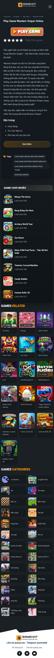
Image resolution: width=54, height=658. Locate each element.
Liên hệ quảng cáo (34, 647)
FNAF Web (6, 355)
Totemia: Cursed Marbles (8, 433)
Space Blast (43, 331)
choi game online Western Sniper (29, 157)
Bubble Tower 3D (7, 460)
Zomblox (5, 331)
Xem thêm (26, 144)
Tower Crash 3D (26, 432)
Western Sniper (22, 175)
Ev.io (4, 380)
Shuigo (23, 331)
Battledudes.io (44, 380)
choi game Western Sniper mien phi (30, 162)
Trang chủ (6, 17)
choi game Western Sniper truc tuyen (29, 167)
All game (17, 17)
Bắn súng (26, 17)
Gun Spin (24, 355)
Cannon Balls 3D (44, 432)
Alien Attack (43, 355)
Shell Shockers (26, 404)
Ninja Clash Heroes (6, 405)
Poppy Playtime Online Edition (44, 405)
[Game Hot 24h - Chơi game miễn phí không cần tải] (27, 5)
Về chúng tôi (17, 647)
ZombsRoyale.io (26, 380)
